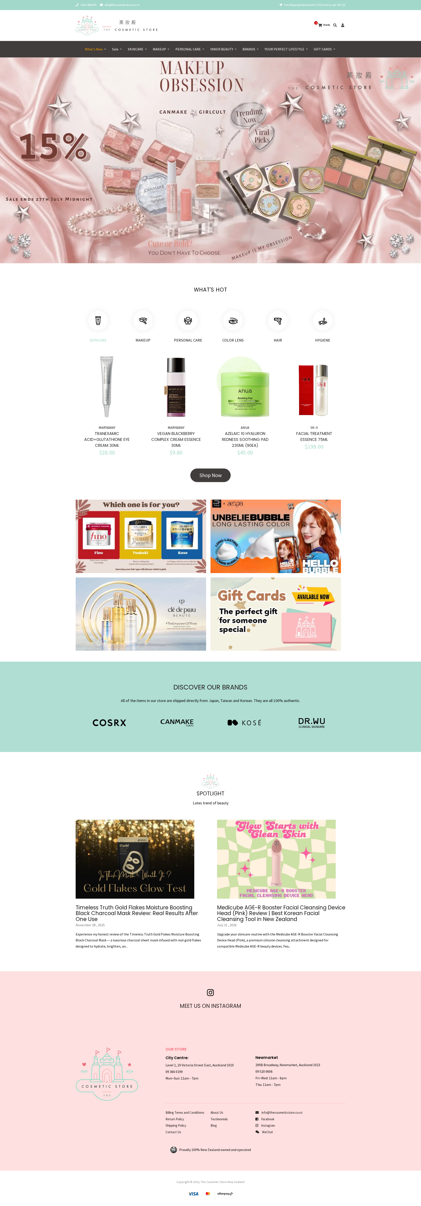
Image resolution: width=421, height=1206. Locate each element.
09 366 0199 (174, 1071)
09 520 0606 (264, 1071)
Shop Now (210, 475)
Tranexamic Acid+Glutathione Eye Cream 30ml (107, 439)
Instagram (267, 1125)
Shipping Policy (176, 1125)
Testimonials (219, 1119)
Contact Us (173, 1132)
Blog (213, 1125)
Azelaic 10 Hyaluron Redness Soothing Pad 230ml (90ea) (245, 439)
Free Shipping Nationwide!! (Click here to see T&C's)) (314, 5)
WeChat (267, 1132)
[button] (14, 162)
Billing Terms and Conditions (185, 1112)
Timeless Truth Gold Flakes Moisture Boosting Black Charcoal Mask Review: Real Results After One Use (137, 913)
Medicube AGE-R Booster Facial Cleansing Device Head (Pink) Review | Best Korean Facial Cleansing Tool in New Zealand (281, 913)
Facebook (267, 1119)
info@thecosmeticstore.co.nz (122, 5)
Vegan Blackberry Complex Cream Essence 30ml (176, 439)
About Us (216, 1112)
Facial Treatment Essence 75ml (314, 436)
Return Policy (175, 1119)
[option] (210, 160)
